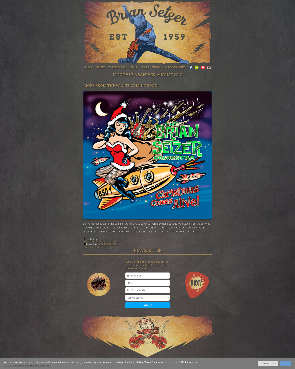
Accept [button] (285, 363)
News (133, 67)
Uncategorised (107, 244)
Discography (175, 67)
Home (88, 67)
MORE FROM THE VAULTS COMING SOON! (120, 86)
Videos (157, 67)
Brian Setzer (97, 246)
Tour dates (117, 67)
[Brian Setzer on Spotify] (197, 68)
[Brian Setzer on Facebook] (191, 68)
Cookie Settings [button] (268, 363)
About (100, 67)
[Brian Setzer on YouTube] (203, 68)
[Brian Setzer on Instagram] (208, 68)
